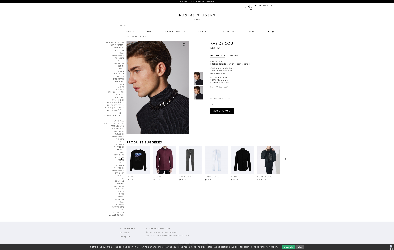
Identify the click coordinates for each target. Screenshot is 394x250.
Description (217, 55)
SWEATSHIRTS (118, 170)
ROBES (121, 197)
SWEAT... (131, 176)
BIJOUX (121, 87)
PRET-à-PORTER (117, 126)
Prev (129, 160)
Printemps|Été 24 (115, 102)
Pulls (121, 53)
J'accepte (288, 247)
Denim (121, 66)
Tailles (214, 104)
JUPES (121, 194)
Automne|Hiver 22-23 (113, 108)
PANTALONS (119, 63)
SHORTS (120, 176)
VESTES (121, 61)
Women (130, 32)
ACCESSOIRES (118, 76)
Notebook (119, 97)
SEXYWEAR (119, 181)
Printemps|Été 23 (115, 105)
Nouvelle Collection (114, 123)
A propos (203, 32)
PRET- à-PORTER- (117, 45)
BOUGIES (120, 95)
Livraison (233, 55)
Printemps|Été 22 (115, 110)
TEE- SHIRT (119, 210)
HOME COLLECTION (115, 92)
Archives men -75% (175, 32)
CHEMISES (119, 58)
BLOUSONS (119, 50)
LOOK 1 (121, 113)
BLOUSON (120, 189)
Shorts (120, 71)
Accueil (131, 37)
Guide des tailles (220, 98)
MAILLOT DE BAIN (116, 215)
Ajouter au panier (222, 110)
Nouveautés (118, 129)
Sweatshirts (118, 55)
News (252, 32)
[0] (251, 8)
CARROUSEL (119, 121)
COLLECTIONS (229, 32)
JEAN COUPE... (186, 176)
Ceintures (119, 82)
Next (277, 160)
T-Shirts (120, 68)
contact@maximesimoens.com (173, 235)
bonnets (120, 89)
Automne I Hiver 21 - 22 (114, 117)
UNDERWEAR (118, 74)
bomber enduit (266, 176)
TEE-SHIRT (119, 173)
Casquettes (118, 79)
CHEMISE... (158, 176)
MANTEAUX (119, 48)
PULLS (121, 163)
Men (149, 32)
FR (121, 25)
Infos (300, 247)
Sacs (122, 84)
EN (125, 25)
